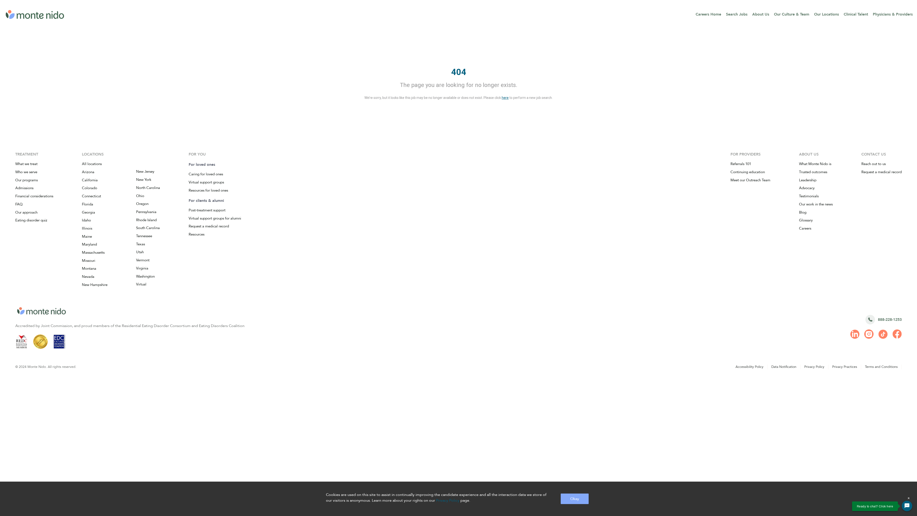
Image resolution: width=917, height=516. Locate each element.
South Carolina (148, 228)
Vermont (142, 260)
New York (143, 179)
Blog (802, 212)
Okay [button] (574, 498)
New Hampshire (94, 284)
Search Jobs (736, 14)
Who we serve (26, 172)
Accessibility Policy (749, 367)
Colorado (89, 188)
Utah (140, 252)
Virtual (141, 284)
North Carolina (148, 187)
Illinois (87, 228)
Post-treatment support (207, 210)
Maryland (89, 244)
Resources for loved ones (208, 190)
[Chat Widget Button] (907, 506)
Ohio (140, 196)
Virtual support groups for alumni (215, 218)
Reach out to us (873, 163)
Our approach (26, 212)
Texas (140, 244)
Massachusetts (93, 252)
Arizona (88, 172)
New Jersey (145, 171)
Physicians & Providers (893, 14)
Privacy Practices (844, 367)
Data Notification (783, 367)
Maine (87, 236)
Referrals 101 (740, 163)
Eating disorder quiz (31, 220)
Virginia (142, 268)
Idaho (86, 220)
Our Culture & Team (791, 14)
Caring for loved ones (206, 174)
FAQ (19, 204)
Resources (196, 234)
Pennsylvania (146, 212)
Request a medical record (209, 226)
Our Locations (826, 14)
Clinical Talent (856, 14)
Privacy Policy (814, 367)
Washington (145, 276)
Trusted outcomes (813, 172)
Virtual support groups (206, 182)
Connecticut (91, 196)
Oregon (142, 203)
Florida (87, 204)
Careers (805, 228)
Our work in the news (816, 204)
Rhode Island (146, 220)
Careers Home (708, 14)
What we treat (26, 163)
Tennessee (144, 236)
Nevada (88, 276)
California (90, 180)
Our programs (26, 180)
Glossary (806, 220)
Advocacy (807, 188)
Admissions (24, 188)
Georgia (88, 212)
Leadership (807, 180)
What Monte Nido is (815, 163)
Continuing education (747, 172)
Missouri (88, 260)
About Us (760, 14)
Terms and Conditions (881, 367)
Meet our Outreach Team (750, 180)
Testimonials (809, 196)
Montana (89, 268)
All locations (92, 163)
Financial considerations (34, 196)
